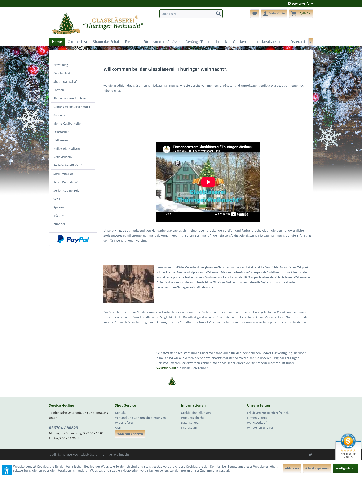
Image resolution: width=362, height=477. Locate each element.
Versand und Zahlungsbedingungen (140, 418)
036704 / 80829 (63, 428)
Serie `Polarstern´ (65, 182)
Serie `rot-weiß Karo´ (67, 165)
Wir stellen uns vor (260, 427)
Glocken (59, 115)
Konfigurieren (345, 468)
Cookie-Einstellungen (196, 413)
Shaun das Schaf (65, 82)
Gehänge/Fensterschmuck (71, 107)
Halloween (60, 140)
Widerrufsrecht (125, 422)
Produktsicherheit (193, 418)
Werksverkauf (166, 368)
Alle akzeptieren (317, 468)
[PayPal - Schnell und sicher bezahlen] (73, 239)
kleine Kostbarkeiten (68, 123)
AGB (118, 427)
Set (56, 199)
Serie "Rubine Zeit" (66, 190)
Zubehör (59, 224)
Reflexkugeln (62, 157)
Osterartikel (62, 132)
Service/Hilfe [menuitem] (300, 3)
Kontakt (120, 413)
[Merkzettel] (254, 13)
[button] (7, 470)
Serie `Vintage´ (63, 174)
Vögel (57, 216)
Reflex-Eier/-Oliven (66, 149)
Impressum (189, 427)
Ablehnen (292, 468)
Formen (59, 90)
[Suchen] (218, 13)
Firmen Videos (257, 418)
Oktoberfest (61, 73)
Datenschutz (190, 422)
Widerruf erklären (130, 434)
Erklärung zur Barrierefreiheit (268, 413)
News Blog (60, 65)
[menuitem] (191, 13)
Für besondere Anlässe (69, 98)
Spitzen (58, 207)
